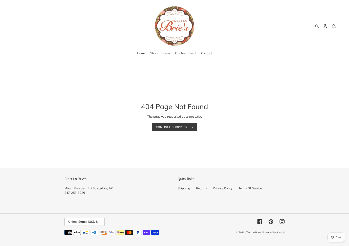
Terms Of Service (250, 188)
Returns (201, 188)
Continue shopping (171, 127)
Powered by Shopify (273, 232)
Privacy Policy (222, 188)
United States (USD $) (83, 222)
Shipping (184, 188)
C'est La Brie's (254, 232)
